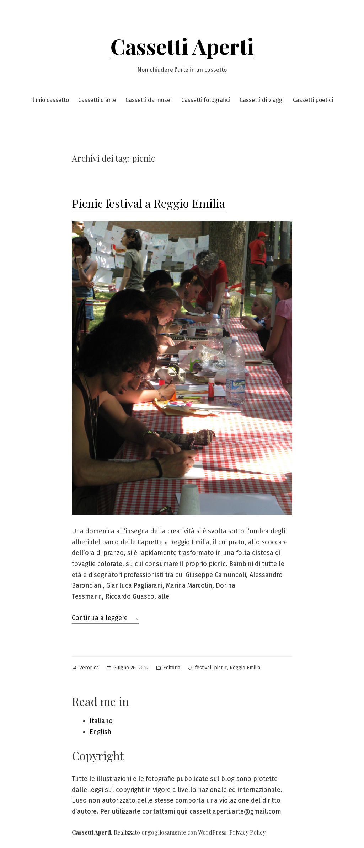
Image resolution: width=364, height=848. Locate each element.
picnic (220, 668)
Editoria (171, 668)
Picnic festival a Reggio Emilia (148, 203)
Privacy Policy (247, 832)
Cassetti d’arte (97, 100)
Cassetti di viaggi (262, 100)
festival (203, 668)
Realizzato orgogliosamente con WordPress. (171, 832)
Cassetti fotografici (205, 100)
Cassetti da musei (148, 100)
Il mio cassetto (50, 100)
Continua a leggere (105, 619)
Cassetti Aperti (182, 46)
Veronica (89, 668)
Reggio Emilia (245, 668)
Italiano (101, 721)
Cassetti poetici (313, 100)
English (100, 732)
